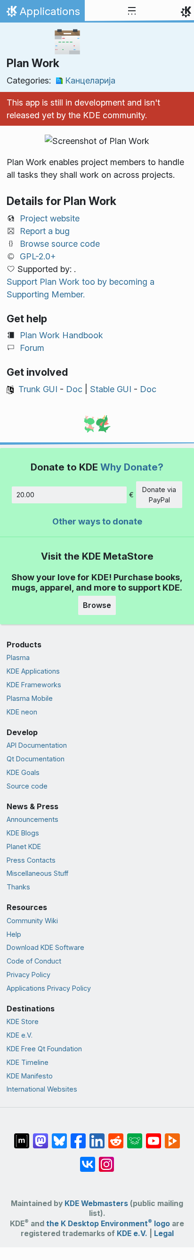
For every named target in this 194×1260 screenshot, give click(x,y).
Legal (164, 1233)
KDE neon (22, 712)
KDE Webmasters (96, 1203)
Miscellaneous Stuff (37, 873)
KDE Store (23, 1021)
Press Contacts (31, 860)
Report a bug (45, 231)
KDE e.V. (19, 1035)
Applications (42, 14)
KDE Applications (33, 671)
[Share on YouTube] (153, 1136)
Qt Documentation (36, 759)
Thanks (18, 887)
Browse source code (60, 244)
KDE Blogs (23, 833)
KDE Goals (23, 772)
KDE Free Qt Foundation (44, 1049)
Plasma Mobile (30, 698)
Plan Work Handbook (61, 335)
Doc (74, 389)
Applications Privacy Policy (49, 988)
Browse (97, 605)
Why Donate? (131, 467)
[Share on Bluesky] (59, 1136)
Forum (32, 348)
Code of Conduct (34, 961)
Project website (50, 218)
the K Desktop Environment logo (108, 1223)
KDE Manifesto (30, 1076)
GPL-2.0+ (38, 256)
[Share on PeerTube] (172, 1136)
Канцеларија (90, 80)
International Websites (42, 1089)
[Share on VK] (87, 1159)
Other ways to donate (97, 521)
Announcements (32, 819)
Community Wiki (32, 921)
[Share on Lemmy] (134, 1136)
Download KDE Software (45, 947)
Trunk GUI (37, 389)
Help (14, 934)
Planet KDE (24, 846)
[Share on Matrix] (21, 1136)
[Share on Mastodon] (40, 1136)
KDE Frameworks (34, 685)
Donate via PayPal (159, 495)
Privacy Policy (28, 975)
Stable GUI (110, 389)
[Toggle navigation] (132, 11)
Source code (27, 786)
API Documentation (37, 745)
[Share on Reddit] (115, 1136)
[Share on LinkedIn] (97, 1136)
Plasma (18, 657)
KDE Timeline (27, 1062)
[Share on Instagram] (106, 1159)
